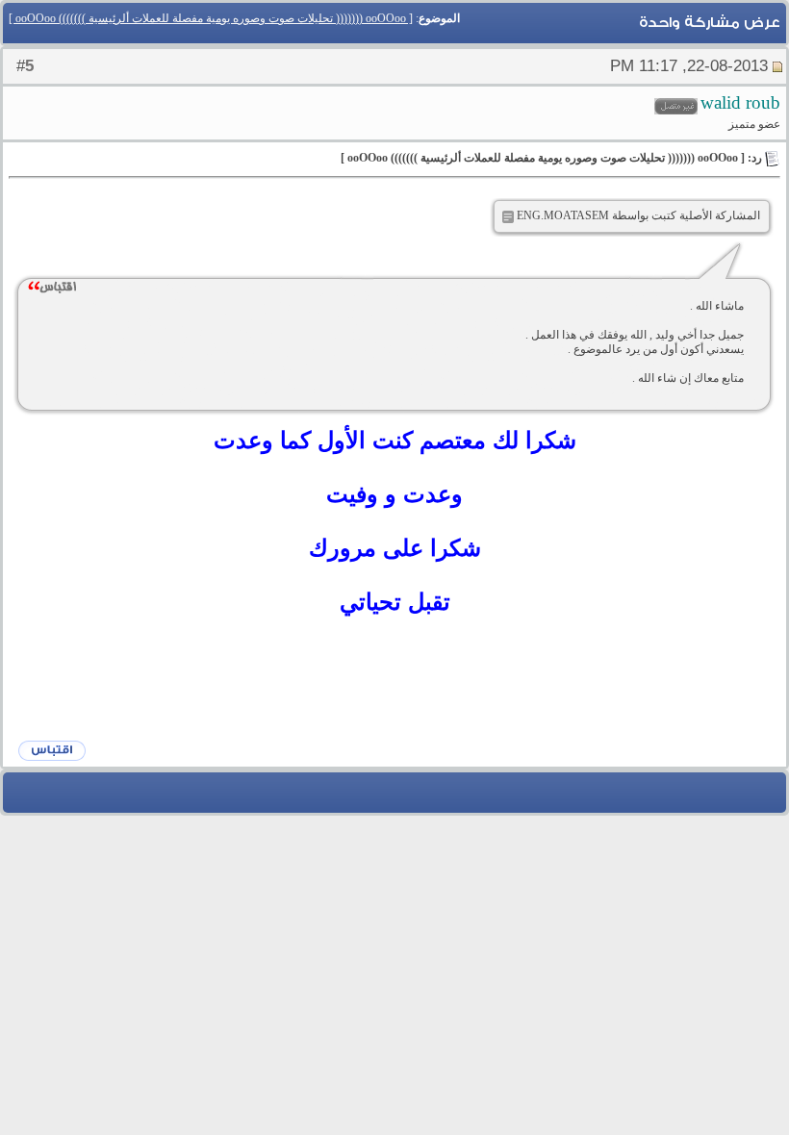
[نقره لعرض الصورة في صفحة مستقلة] (508, 217)
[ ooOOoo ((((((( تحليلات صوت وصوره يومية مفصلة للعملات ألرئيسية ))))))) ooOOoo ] (211, 18)
